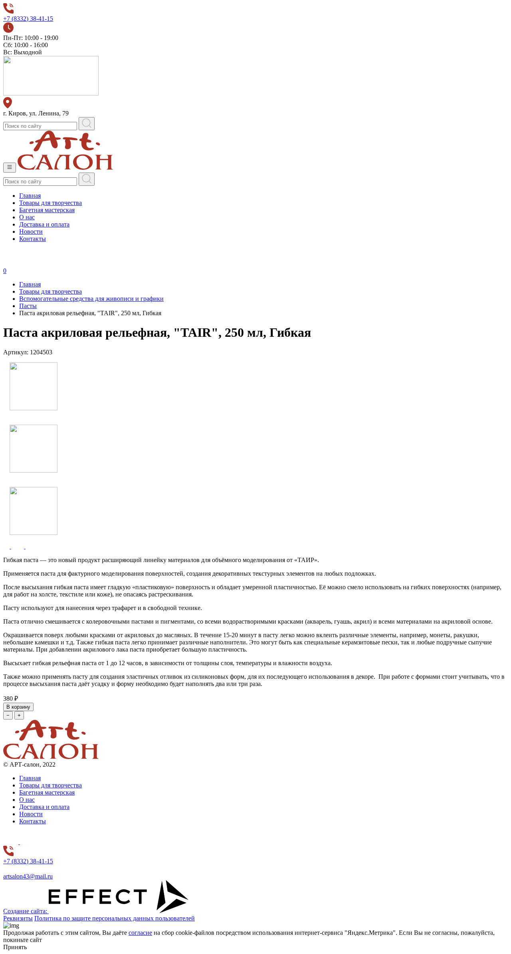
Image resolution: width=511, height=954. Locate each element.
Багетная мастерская (47, 210)
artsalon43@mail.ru (28, 876)
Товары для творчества (50, 202)
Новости (31, 231)
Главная (30, 195)
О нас (27, 217)
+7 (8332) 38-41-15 (28, 18)
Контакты (32, 238)
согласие (140, 932)
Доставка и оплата (44, 224)
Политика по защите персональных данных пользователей (114, 918)
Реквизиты (18, 918)
